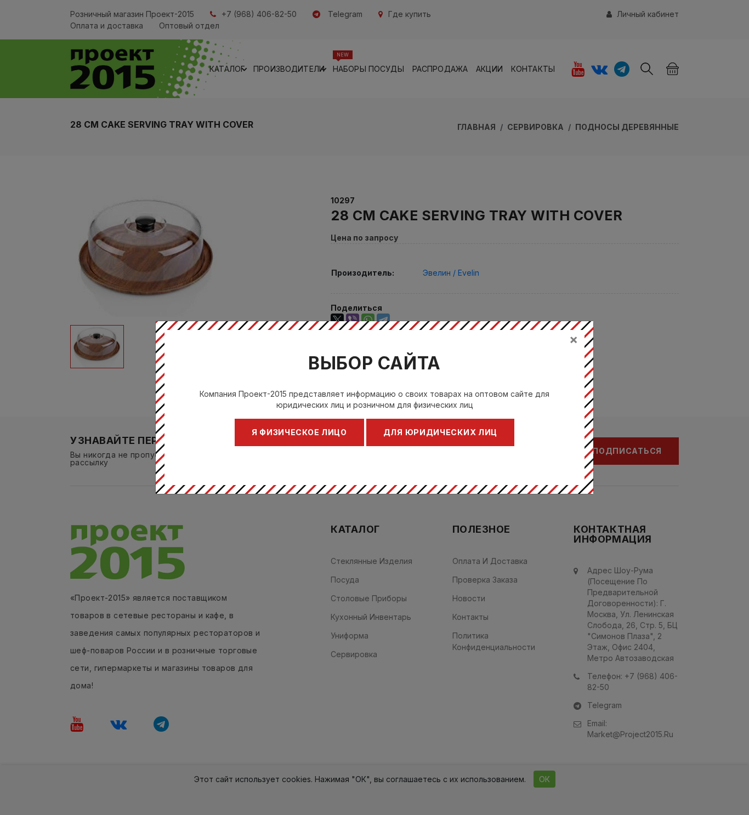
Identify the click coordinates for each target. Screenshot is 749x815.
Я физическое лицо (299, 432)
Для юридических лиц (440, 432)
